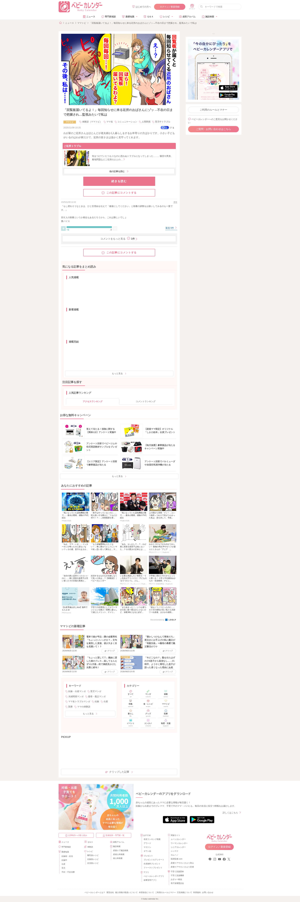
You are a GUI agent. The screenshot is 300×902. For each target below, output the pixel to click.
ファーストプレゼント (153, 868)
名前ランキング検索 (152, 839)
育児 (63, 868)
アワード (147, 843)
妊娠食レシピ (93, 859)
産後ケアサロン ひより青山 (182, 863)
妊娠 (97, 701)
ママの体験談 (83, 706)
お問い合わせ (207, 892)
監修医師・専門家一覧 (115, 835)
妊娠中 (64, 860)
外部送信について (146, 892)
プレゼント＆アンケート (154, 860)
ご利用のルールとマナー (213, 109)
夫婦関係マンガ (76, 696)
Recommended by (157, 620)
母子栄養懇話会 (177, 883)
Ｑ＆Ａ (150, 16)
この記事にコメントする (122, 192)
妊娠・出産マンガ (77, 691)
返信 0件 (170, 228)
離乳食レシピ (93, 855)
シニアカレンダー (178, 847)
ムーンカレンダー (178, 839)
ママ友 (109, 121)
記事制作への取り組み (77, 835)
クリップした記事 (119, 771)
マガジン (147, 847)
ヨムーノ (174, 855)
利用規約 (197, 892)
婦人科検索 (117, 858)
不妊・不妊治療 (68, 872)
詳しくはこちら (230, 812)
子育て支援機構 (177, 875)
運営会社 (110, 892)
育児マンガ (95, 691)
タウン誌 (147, 851)
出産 (106, 701)
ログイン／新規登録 (170, 6)
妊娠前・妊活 (67, 856)
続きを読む (119, 181)
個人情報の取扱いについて (126, 892)
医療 (70, 706)
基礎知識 (129, 16)
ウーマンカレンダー (179, 843)
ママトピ (81, 23)
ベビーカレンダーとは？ (95, 892)
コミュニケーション (127, 121)
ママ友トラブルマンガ (79, 701)
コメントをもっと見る (117, 238)
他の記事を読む (117, 171)
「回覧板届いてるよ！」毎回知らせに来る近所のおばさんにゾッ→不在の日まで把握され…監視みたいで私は (143, 23)
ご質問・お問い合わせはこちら (213, 129)
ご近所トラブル (72, 146)
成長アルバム (189, 16)
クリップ (111, 651)
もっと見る (117, 373)
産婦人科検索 (118, 854)
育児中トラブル (162, 121)
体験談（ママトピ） (92, 121)
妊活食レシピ (93, 863)
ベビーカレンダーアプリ (154, 876)
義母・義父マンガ (97, 696)
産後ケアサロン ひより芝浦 (182, 867)
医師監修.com (176, 859)
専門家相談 (110, 16)
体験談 (90, 847)
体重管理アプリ (150, 880)
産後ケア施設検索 (120, 850)
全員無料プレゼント (152, 864)
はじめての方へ (143, 6)
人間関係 (146, 121)
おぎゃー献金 (176, 879)
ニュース (90, 16)
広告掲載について (184, 892)
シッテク (174, 851)
